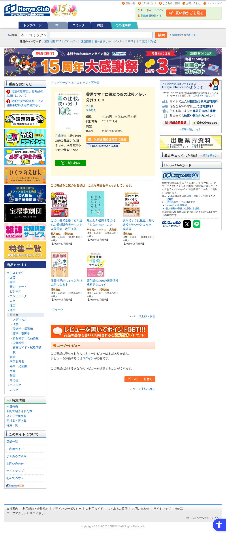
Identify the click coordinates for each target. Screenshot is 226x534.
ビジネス (15, 291)
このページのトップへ (204, 517)
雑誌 (100, 25)
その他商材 (123, 25)
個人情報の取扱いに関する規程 (183, 208)
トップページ (32, 25)
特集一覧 (12, 425)
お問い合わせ (193, 3)
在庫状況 (61, 135)
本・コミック (15, 272)
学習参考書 (17, 361)
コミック (78, 25)
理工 (12, 305)
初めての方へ (15, 478)
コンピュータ (18, 296)
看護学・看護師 (23, 328)
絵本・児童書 (18, 366)
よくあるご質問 (171, 3)
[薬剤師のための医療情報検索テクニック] (95, 275)
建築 (12, 310)
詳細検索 (177, 34)
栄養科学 (18, 343)
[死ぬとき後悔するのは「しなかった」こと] (95, 215)
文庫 (12, 371)
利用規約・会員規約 (35, 508)
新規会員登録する (151, 15)
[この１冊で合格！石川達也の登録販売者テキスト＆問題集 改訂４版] (59, 215)
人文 (12, 300)
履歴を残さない (210, 155)
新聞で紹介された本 (19, 411)
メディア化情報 (16, 416)
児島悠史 (91, 110)
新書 (12, 375)
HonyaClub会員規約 (176, 205)
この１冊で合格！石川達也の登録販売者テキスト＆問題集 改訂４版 (66, 224)
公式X (179, 508)
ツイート (58, 309)
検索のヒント (191, 34)
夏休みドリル (103, 41)
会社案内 (12, 508)
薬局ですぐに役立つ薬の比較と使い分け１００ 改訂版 (138, 224)
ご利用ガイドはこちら (204, 95)
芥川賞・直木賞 (16, 420)
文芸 (12, 277)
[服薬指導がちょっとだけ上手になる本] (59, 275)
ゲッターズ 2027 (123, 41)
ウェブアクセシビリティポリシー (28, 513)
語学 (12, 357)
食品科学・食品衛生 (26, 338)
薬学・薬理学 (21, 333)
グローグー (70, 41)
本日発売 (12, 406)
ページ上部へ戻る (143, 316)
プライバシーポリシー (67, 508)
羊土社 (89, 106)
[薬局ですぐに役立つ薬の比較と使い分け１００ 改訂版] (131, 215)
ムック (14, 389)
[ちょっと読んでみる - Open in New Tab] (70, 163)
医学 (16, 324)
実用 (12, 282)
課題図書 (86, 41)
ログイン (158, 10)
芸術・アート (18, 286)
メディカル (20, 319)
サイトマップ (214, 3)
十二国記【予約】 (147, 41)
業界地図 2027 (52, 41)
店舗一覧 (130, 3)
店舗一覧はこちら (191, 129)
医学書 (14, 315)
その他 (14, 380)
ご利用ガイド (149, 3)
